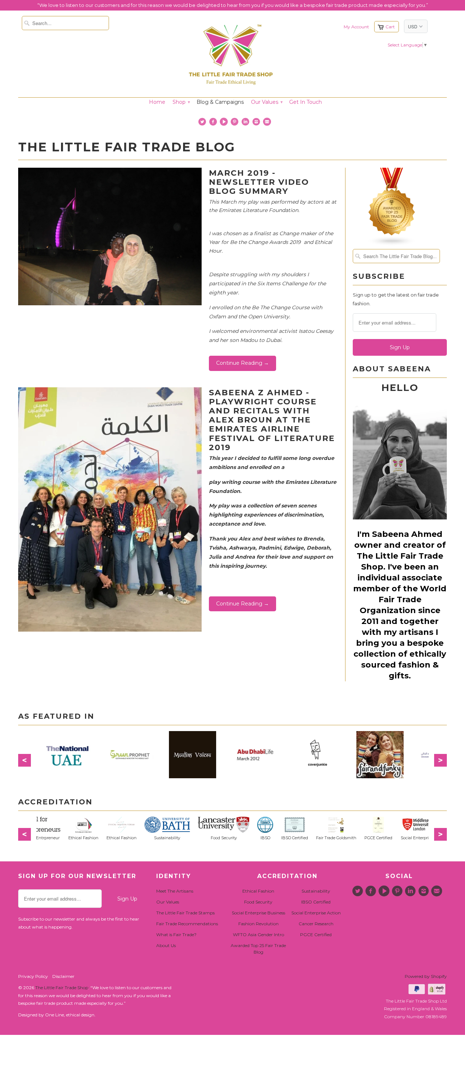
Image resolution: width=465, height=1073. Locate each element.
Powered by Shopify (426, 976)
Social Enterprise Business (258, 912)
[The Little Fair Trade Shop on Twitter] (203, 123)
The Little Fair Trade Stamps (185, 912)
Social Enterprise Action (316, 912)
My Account (356, 26)
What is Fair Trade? (176, 934)
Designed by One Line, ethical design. (57, 1014)
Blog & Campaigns (220, 102)
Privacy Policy (33, 976)
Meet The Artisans (174, 891)
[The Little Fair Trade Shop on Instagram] (257, 123)
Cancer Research (316, 923)
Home (157, 102)
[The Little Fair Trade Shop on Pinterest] (235, 123)
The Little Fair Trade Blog (126, 147)
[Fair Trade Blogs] (392, 244)
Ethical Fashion (258, 891)
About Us (166, 945)
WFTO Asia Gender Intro (258, 934)
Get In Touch (305, 102)
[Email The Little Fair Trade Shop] (268, 123)
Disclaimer (63, 976)
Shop (181, 102)
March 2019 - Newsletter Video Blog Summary (259, 182)
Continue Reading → (242, 363)
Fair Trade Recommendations (187, 923)
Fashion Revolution (258, 923)
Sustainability (316, 891)
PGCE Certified (316, 934)
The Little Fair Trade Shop (61, 987)
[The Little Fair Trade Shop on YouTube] (225, 123)
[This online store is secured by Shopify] (437, 993)
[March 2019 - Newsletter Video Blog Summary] (110, 303)
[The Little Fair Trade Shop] (230, 87)
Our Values (266, 102)
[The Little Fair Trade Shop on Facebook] (214, 123)
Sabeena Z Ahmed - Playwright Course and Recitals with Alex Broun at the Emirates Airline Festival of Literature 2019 (272, 420)
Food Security (258, 902)
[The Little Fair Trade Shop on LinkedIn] (246, 123)
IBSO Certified (316, 902)
